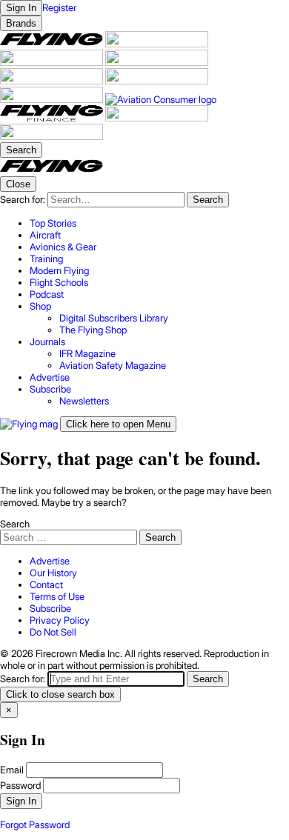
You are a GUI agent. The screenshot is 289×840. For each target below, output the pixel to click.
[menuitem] (159, 223)
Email (12, 770)
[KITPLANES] (156, 81)
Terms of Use (57, 596)
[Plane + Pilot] (52, 99)
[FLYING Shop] (51, 136)
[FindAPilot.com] (156, 118)
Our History (53, 573)
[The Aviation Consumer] (160, 99)
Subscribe (50, 608)
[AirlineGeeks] (52, 62)
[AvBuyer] (52, 81)
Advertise (50, 561)
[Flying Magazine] (52, 44)
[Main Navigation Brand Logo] (51, 170)
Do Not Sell (53, 632)
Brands (21, 23)
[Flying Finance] (52, 118)
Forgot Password (35, 824)
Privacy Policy (60, 620)
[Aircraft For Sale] (156, 44)
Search (15, 524)
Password (20, 785)
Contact (46, 584)
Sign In (21, 801)
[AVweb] (156, 62)
